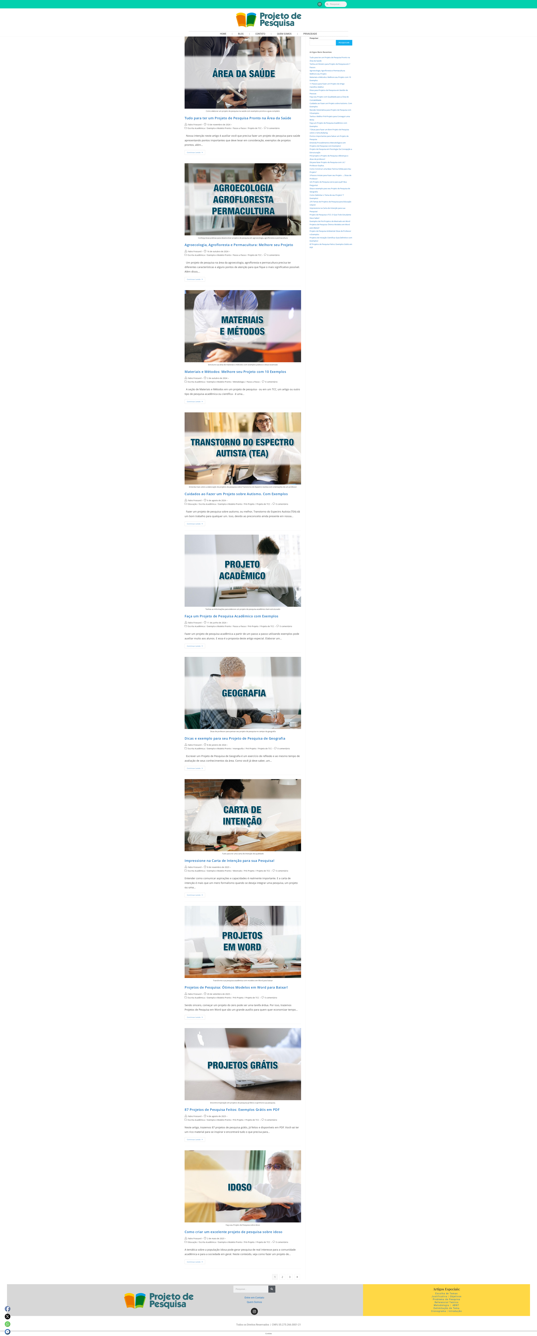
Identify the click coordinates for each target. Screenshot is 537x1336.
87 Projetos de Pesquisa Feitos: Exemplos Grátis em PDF (232, 1109)
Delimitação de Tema (447, 1308)
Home (223, 33)
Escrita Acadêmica (196, 128)
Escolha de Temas (446, 1293)
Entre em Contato (254, 1297)
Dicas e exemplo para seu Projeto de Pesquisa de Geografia (235, 738)
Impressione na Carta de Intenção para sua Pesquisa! (230, 860)
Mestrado (237, 870)
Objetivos (455, 1296)
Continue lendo (196, 151)
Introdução (455, 1311)
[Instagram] (319, 4)
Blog (241, 33)
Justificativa (439, 1296)
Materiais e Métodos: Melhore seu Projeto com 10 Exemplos (235, 371)
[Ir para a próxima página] (297, 1277)
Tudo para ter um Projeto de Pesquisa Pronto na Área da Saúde (238, 118)
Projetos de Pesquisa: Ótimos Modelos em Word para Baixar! (236, 987)
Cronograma (438, 1311)
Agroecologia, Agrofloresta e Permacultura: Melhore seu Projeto (239, 244)
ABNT (456, 1305)
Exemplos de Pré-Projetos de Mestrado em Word (330, 221)
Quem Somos (284, 33)
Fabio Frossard (195, 124)
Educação (192, 504)
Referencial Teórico (447, 1302)
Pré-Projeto (249, 504)
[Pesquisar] (271, 1289)
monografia (238, 748)
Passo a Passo (239, 128)
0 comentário (273, 128)
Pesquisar (314, 38)
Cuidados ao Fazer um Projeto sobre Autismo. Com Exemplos (236, 493)
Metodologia (239, 381)
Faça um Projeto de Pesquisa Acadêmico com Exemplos (231, 616)
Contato (260, 33)
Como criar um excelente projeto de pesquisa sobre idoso (233, 1231)
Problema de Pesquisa (446, 1299)
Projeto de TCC (255, 128)
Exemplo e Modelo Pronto (219, 128)
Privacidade (310, 33)
